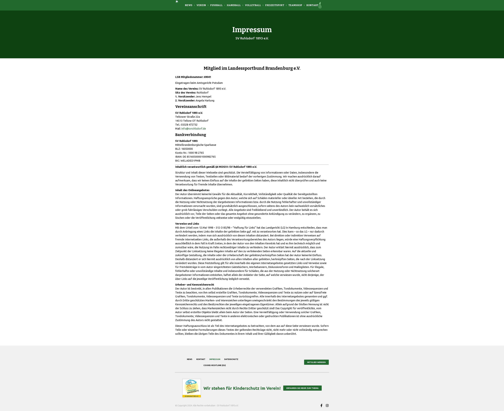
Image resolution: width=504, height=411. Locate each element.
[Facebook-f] (321, 405)
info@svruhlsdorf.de (193, 128)
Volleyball (253, 5)
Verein (201, 5)
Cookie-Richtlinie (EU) (214, 365)
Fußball (216, 5)
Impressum (214, 359)
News (188, 5)
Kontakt (312, 5)
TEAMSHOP (295, 5)
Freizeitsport (274, 5)
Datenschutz (231, 359)
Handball (234, 5)
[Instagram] (327, 405)
